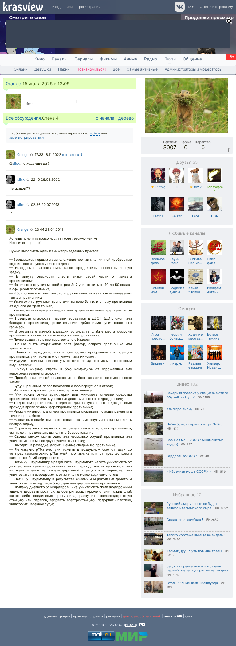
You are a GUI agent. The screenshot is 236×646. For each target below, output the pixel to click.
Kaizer (177, 216)
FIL (177, 187)
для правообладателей (142, 616)
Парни (63, 69)
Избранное (187, 494)
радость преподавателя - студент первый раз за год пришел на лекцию (197, 568)
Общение (192, 58)
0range (13, 84)
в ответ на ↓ (72, 154)
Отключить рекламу (216, 7)
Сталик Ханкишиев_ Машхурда (192, 583)
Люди (170, 58)
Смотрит (186, 308)
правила (80, 616)
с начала (105, 118)
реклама (113, 616)
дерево (126, 118)
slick (16, 163)
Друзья (187, 162)
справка (96, 616)
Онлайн (20, 69)
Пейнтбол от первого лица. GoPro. (195, 424)
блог (189, 616)
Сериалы (83, 58)
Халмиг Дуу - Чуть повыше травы (194, 551)
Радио (150, 58)
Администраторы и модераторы (193, 69)
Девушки (42, 69)
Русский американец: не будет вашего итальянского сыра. (192, 506)
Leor (195, 216)
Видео (187, 384)
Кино (39, 58)
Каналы (59, 58)
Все (116, 69)
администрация (57, 616)
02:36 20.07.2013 (45, 204)
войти (95, 133)
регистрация (89, 7)
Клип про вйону (179, 409)
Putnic (158, 187)
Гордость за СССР (182, 456)
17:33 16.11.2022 (48, 154)
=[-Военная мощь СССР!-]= (189, 471)
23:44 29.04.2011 (49, 229)
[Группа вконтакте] (179, 10)
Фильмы (108, 58)
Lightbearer (214, 189)
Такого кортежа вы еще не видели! (196, 535)
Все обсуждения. (24, 118)
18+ (191, 7)
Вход (56, 7)
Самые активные (142, 69)
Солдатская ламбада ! (185, 519)
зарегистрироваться (26, 137)
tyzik (195, 187)
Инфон (130, 625)
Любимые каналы (187, 233)
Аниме (130, 58)
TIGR (214, 216)
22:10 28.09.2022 (45, 179)
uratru (158, 216)
